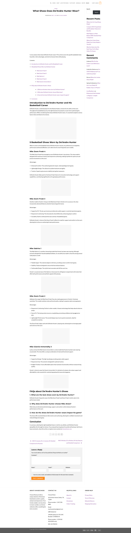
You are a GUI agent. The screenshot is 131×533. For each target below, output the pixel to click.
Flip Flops (72, 3)
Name (33, 467)
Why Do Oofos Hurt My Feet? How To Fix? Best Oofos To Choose (93, 49)
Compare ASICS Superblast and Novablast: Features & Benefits (94, 29)
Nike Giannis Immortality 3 (44, 81)
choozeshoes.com (67, 429)
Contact (69, 498)
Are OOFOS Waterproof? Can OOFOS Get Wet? (93, 72)
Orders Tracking (71, 504)
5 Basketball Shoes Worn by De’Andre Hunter (43, 67)
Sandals (78, 3)
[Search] (50, 3)
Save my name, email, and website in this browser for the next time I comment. (53, 474)
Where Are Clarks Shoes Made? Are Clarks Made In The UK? (93, 42)
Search (88, 9)
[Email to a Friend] (56, 434)
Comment (34, 455)
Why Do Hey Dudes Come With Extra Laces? (93, 64)
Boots (83, 3)
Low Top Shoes (64, 3)
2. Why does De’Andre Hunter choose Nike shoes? (50, 92)
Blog (87, 3)
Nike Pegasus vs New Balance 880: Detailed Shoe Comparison (94, 35)
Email (50, 467)
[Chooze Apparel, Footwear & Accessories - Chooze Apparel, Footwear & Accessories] (36, 3)
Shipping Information (90, 504)
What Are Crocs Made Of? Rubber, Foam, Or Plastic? (93, 85)
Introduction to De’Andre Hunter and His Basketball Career (47, 64)
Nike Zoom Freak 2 (42, 79)
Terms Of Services (89, 498)
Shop (58, 3)
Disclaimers (70, 501)
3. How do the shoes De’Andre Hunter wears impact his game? (53, 95)
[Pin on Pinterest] (59, 434)
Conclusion (34, 99)
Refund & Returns (89, 501)
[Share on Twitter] (53, 434)
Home (54, 3)
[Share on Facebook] (50, 434)
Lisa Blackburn (63, 15)
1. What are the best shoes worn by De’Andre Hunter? (51, 89)
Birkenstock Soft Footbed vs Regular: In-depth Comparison (93, 96)
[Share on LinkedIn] (61, 434)
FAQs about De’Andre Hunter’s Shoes (41, 85)
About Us (69, 495)
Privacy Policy (88, 495)
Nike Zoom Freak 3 (42, 73)
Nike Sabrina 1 (40, 76)
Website (68, 467)
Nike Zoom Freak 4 (42, 70)
